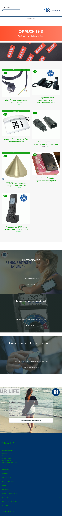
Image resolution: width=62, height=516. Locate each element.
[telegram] (13, 511)
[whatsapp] (10, 511)
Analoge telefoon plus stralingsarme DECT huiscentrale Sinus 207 (46, 100)
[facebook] (5, 511)
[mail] (16, 511)
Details (16, 83)
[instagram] (2, 511)
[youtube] (8, 511)
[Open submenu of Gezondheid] (59, 497)
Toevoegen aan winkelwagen (45, 81)
